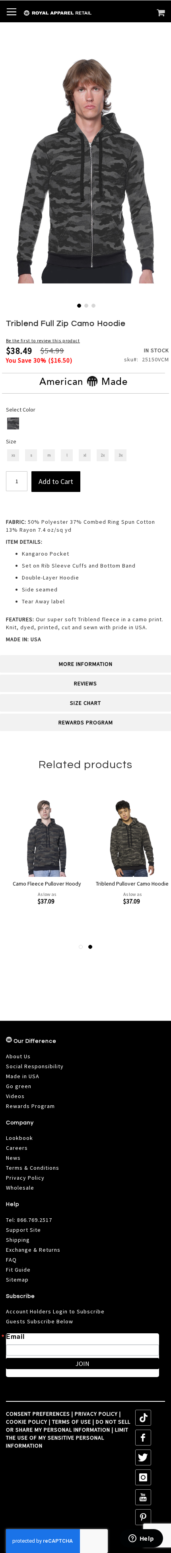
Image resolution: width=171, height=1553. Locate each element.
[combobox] (107, 30)
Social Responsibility (35, 1066)
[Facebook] (143, 1438)
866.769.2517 (34, 1219)
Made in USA (22, 1076)
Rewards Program (85, 722)
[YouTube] (143, 1497)
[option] (13, 423)
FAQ (11, 1259)
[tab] (85, 664)
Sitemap (17, 1279)
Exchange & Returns (33, 1249)
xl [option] (85, 455)
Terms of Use (71, 1421)
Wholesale (20, 1187)
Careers (17, 1147)
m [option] (49, 455)
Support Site (23, 1229)
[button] (78, 305)
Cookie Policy (26, 1421)
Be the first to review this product (43, 340)
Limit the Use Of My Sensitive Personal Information (67, 1437)
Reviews (85, 683)
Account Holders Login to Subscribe (55, 1311)
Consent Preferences (38, 1413)
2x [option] (103, 455)
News (13, 1157)
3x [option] (120, 455)
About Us (18, 1056)
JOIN (82, 1364)
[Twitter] (143, 1457)
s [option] (31, 455)
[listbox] (86, 424)
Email (15, 1336)
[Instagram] (143, 1477)
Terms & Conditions (32, 1167)
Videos (15, 1096)
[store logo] (41, 13)
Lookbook (19, 1137)
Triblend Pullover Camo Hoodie (132, 883)
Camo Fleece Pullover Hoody (47, 883)
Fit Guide (18, 1269)
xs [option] (13, 455)
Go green (18, 1086)
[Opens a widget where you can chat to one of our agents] (141, 1539)
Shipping (18, 1239)
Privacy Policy (25, 1177)
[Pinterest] (143, 1517)
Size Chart (85, 702)
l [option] (67, 455)
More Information (86, 663)
